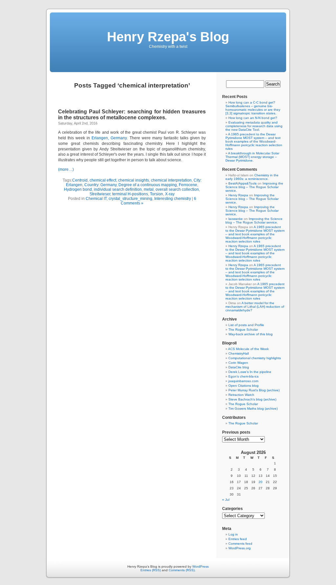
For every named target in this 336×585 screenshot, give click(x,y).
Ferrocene (188, 185)
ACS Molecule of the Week (248, 349)
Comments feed (240, 543)
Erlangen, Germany (109, 138)
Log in (233, 534)
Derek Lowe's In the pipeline (249, 372)
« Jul (225, 499)
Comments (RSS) (182, 570)
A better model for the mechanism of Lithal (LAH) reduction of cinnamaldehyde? (254, 306)
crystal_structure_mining (130, 198)
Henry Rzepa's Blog (168, 36)
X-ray (170, 194)
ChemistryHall (238, 353)
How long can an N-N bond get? (252, 118)
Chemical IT (96, 198)
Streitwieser (100, 194)
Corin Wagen (238, 362)
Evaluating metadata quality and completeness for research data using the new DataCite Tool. (254, 126)
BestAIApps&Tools (242, 183)
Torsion (156, 194)
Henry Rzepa (238, 195)
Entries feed (237, 539)
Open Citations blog (243, 385)
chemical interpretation (171, 180)
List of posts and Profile (246, 325)
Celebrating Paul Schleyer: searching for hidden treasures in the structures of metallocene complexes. (132, 114)
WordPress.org (239, 548)
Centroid (80, 180)
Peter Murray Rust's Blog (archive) (254, 390)
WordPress (200, 566)
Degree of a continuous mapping (147, 185)
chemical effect (103, 180)
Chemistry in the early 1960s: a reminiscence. (252, 177)
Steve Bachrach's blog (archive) (252, 399)
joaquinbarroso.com (243, 381)
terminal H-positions (130, 194)
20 (260, 482)
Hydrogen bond (78, 189)
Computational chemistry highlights (254, 358)
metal (149, 189)
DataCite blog (238, 367)
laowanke (235, 219)
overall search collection (177, 189)
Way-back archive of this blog (250, 334)
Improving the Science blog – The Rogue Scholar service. (254, 187)
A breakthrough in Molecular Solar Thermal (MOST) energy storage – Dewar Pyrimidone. (252, 156)
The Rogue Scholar (243, 329)
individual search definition (118, 189)
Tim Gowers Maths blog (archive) (253, 408)
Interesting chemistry (172, 198)
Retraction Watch (241, 395)
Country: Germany (100, 185)
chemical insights (133, 180)
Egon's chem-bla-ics (243, 376)
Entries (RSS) (150, 570)
